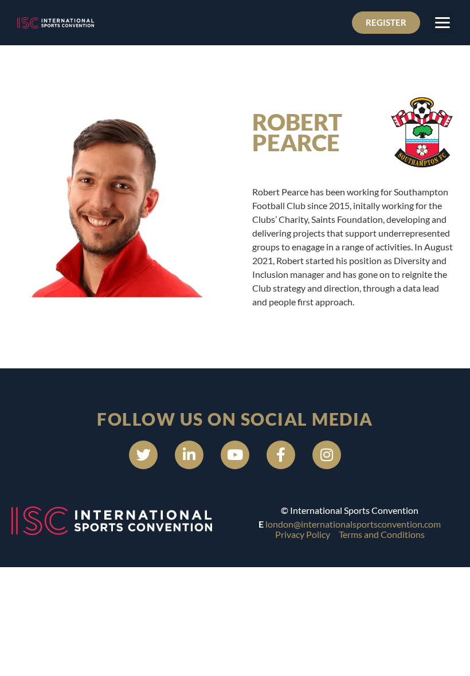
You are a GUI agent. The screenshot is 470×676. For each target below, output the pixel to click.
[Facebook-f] (281, 455)
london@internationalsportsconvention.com (353, 523)
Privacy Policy (302, 534)
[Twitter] (143, 455)
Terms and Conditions (382, 534)
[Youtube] (235, 455)
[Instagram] (326, 455)
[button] (442, 22)
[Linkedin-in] (189, 455)
